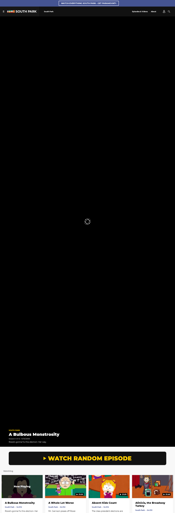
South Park (14, 430)
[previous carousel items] (5, 492)
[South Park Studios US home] (22, 12)
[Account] (164, 11)
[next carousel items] (170, 492)
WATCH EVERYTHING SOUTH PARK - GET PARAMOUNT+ (88, 3)
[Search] (169, 11)
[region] (87, 221)
